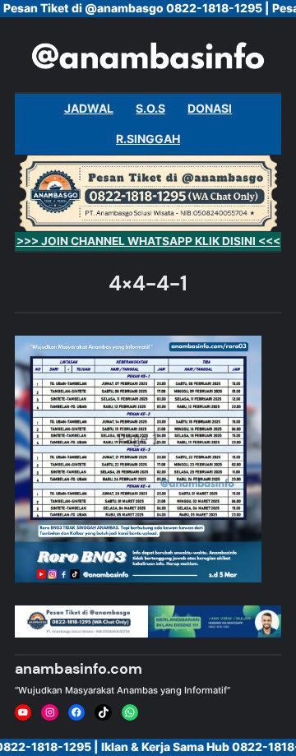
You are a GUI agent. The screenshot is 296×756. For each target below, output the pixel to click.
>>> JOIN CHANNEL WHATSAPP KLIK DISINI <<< (148, 241)
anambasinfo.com (78, 669)
